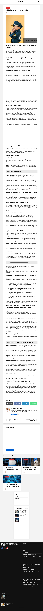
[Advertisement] (21, 91)
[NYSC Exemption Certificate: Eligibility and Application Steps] (12, 461)
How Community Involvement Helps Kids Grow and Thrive (31, 565)
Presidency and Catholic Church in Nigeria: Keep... (29, 468)
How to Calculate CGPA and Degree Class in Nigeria (23, 515)
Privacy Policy (25, 552)
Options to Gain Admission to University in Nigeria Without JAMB (31, 580)
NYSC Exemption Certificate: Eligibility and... (12, 468)
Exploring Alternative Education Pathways (30, 586)
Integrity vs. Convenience (27, 577)
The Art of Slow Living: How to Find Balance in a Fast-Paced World (32, 557)
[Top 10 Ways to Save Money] (3, 604)
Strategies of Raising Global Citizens (29, 582)
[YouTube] (7, 548)
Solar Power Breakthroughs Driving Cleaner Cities (10, 596)
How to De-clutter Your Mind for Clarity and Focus (31, 562)
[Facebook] (2, 548)
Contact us (24, 550)
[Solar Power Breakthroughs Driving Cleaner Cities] (3, 596)
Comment (7, 430)
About (24, 548)
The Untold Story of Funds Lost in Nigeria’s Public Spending (31, 574)
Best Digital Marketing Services (25, 609)
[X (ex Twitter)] (5, 548)
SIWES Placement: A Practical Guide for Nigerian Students (23, 511)
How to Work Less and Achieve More (29, 569)
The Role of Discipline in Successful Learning (30, 584)
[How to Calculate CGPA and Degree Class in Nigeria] (17, 515)
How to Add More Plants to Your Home (29, 554)
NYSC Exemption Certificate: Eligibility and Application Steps (24, 520)
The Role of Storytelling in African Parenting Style (31, 571)
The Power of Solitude (26, 567)
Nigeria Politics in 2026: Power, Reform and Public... (12, 485)
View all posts (14, 414)
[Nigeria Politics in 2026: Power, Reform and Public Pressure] (12, 478)
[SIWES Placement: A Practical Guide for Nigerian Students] (17, 511)
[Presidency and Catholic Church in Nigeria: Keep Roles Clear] (31, 461)
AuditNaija (21, 2)
